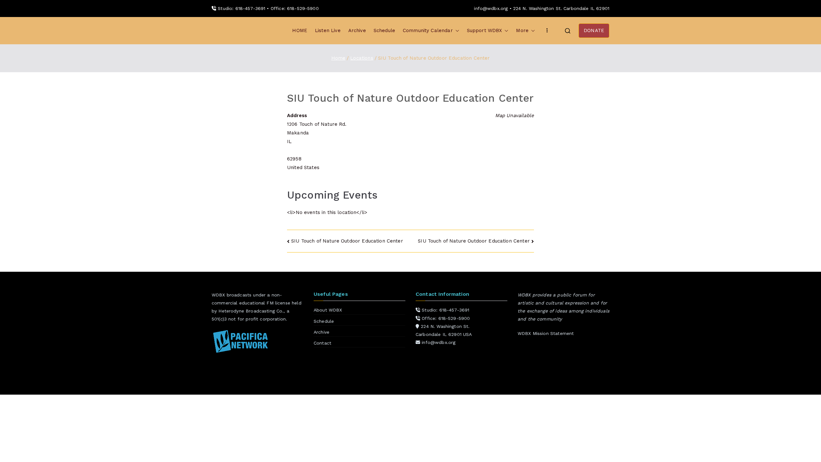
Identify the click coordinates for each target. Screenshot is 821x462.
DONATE (594, 30)
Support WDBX (484, 30)
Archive (357, 30)
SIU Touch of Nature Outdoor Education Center (347, 241)
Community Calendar (428, 30)
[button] (456, 30)
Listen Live (328, 30)
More (522, 30)
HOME (299, 30)
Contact (322, 343)
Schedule (384, 30)
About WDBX (328, 309)
